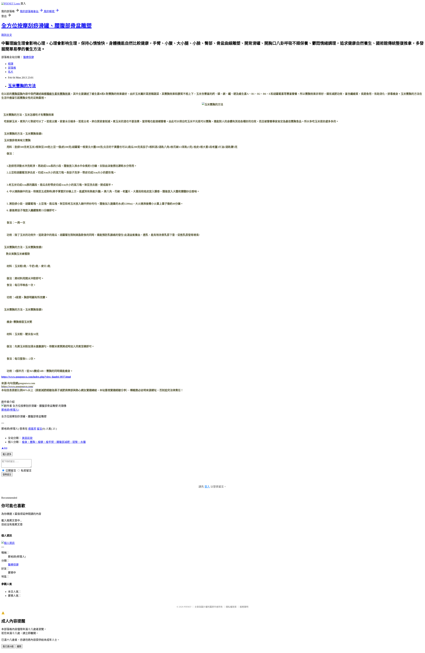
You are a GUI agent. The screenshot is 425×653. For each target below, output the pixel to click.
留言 (39, 428)
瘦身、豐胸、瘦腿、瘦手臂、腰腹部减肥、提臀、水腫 (54, 442)
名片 (10, 71)
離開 (19, 646)
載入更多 (7, 454)
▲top (4, 447)
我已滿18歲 (8, 646)
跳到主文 (6, 35)
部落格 (12, 67)
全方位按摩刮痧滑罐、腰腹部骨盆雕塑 (46, 26)
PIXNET (187, 607)
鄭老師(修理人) (10, 409)
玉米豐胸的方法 (22, 86)
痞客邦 (32, 428)
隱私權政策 (231, 607)
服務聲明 (244, 607)
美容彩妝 (27, 438)
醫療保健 (28, 57)
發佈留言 (7, 474)
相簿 (10, 63)
